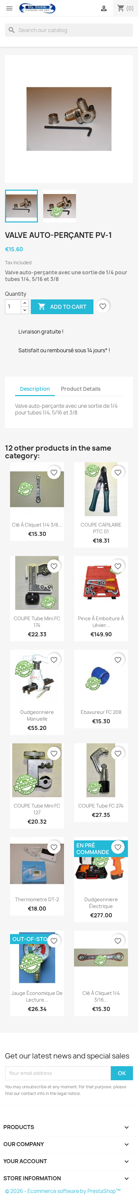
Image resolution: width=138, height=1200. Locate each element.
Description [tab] (35, 388)
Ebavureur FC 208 (101, 712)
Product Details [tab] (80, 388)
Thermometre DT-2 (37, 899)
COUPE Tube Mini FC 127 (37, 809)
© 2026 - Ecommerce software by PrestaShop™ (63, 1191)
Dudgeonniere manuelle (37, 715)
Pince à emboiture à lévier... (101, 621)
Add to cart (62, 306)
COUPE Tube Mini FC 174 (37, 621)
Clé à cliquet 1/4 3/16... (101, 996)
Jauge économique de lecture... (37, 996)
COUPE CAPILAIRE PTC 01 (101, 528)
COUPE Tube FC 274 (101, 806)
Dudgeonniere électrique (101, 902)
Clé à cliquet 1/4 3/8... (37, 525)
